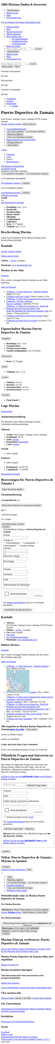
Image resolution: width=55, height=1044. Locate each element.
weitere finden (11, 912)
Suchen (38, 49)
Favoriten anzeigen (15, 885)
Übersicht (10, 154)
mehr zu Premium (8, 287)
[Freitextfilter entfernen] (33, 49)
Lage (8, 157)
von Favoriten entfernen (35, 132)
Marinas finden (12, 27)
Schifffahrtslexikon (20, 41)
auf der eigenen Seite (20, 928)
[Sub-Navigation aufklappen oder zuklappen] (23, 37)
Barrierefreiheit (13, 10)
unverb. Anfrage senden (11, 124)
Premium (5, 275)
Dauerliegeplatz (13, 543)
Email (5, 579)
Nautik (4, 367)
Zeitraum (7, 548)
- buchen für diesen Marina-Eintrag (19, 931)
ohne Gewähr (17, 729)
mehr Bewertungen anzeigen (13, 524)
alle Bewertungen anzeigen (12, 202)
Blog (8, 29)
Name (5, 796)
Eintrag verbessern (14, 142)
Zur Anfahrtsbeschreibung (17, 637)
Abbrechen (29, 829)
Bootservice (6, 356)
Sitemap (47, 998)
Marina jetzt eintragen (10, 983)
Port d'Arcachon (30, 320)
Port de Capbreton (14, 304)
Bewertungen (12, 162)
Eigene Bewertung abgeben (12, 489)
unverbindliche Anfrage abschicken (17, 610)
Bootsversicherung (14, 32)
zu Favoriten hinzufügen (16, 883)
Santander (27, 719)
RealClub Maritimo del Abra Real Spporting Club (27, 311)
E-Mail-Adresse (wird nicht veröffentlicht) (21, 801)
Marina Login (12, 13)
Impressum (6, 1021)
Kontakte (5, 395)
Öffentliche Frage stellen (16, 890)
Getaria (26, 296)
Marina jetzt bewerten (21, 505)
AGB (30, 817)
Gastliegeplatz (29, 543)
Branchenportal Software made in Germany (19, 1038)
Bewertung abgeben (15, 134)
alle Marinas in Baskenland (12, 166)
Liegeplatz (6, 339)
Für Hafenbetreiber (20, 39)
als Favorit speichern (15, 132)
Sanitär (5, 377)
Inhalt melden (12, 145)
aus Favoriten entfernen (38, 883)
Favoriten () (10, 965)
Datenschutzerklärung (16, 602)
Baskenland (23, 442)
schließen (26, 183)
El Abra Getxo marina (32, 316)
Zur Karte (10, 635)
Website (6, 535)
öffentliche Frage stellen (37, 785)
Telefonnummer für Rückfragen (16, 585)
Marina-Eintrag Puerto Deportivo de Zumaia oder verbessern (27, 924)
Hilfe (8, 15)
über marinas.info (14, 36)
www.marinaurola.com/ (16, 129)
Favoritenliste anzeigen (11, 183)
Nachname (7, 574)
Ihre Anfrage (8, 561)
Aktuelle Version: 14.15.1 (39, 1039)
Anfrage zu (8, 540)
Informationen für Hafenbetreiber (15, 1009)
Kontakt (16, 474)
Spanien (16, 444)
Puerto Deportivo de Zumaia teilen (21, 140)
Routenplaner (6, 411)
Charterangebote (19, 44)
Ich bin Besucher (19, 951)
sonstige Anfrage (27, 545)
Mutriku (44, 292)
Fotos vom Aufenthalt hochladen (19, 137)
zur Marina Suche (8, 169)
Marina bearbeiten (37, 1009)
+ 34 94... (13, 260)
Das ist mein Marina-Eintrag (25, 949)
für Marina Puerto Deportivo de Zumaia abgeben (25, 910)
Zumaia (15, 439)
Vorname (7, 569)
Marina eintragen (13, 34)
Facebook (5, 1032)
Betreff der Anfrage (11, 556)
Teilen (9, 877)
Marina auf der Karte (10, 256)
